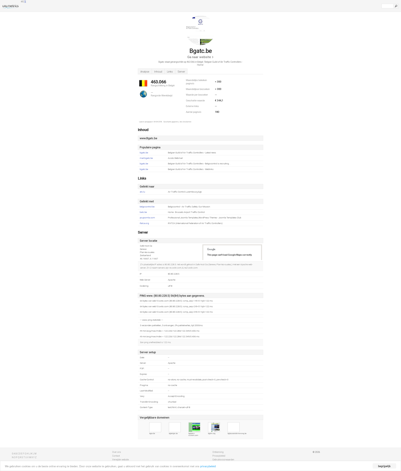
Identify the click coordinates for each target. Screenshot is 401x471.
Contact (116, 456)
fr (25, 1)
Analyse (144, 71)
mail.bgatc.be (146, 158)
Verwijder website (120, 459)
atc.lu (142, 192)
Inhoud (158, 71)
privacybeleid (208, 466)
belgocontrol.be (147, 207)
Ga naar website (199, 57)
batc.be (143, 212)
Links (170, 71)
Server (181, 71)
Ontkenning (218, 452)
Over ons (116, 452)
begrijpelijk (384, 466)
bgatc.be (144, 152)
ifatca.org (144, 223)
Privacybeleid (218, 456)
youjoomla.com (147, 217)
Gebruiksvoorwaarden (223, 459)
